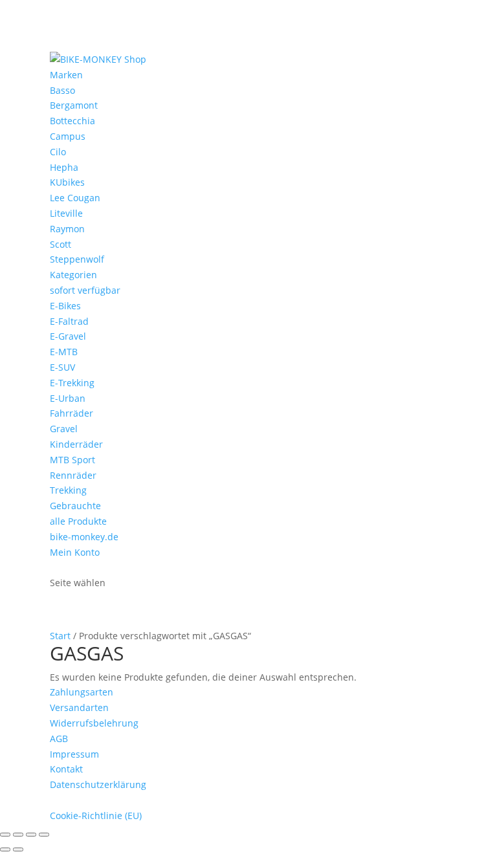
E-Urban (67, 398)
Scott (60, 244)
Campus (67, 136)
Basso (62, 90)
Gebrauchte (75, 505)
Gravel (64, 428)
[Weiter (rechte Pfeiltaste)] (18, 849)
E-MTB (64, 351)
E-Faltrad (69, 321)
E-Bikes (65, 306)
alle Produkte (78, 521)
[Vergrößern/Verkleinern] (5, 835)
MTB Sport (72, 460)
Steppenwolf (77, 259)
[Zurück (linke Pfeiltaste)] (5, 849)
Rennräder (73, 475)
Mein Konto (75, 552)
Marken (66, 75)
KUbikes (67, 182)
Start (60, 636)
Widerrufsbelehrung (94, 723)
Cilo (58, 152)
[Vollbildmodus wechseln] (18, 835)
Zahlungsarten (81, 692)
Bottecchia (72, 121)
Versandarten (79, 707)
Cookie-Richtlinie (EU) (96, 815)
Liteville (66, 213)
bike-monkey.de (84, 537)
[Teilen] (31, 835)
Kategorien (73, 274)
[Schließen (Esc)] (44, 835)
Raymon (67, 229)
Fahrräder (71, 413)
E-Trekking (72, 383)
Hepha (64, 167)
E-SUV (62, 367)
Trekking (68, 490)
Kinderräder (76, 444)
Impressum (74, 754)
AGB (59, 738)
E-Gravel (68, 336)
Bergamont (74, 105)
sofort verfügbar (85, 290)
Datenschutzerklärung (98, 784)
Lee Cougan (75, 198)
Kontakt (66, 769)
